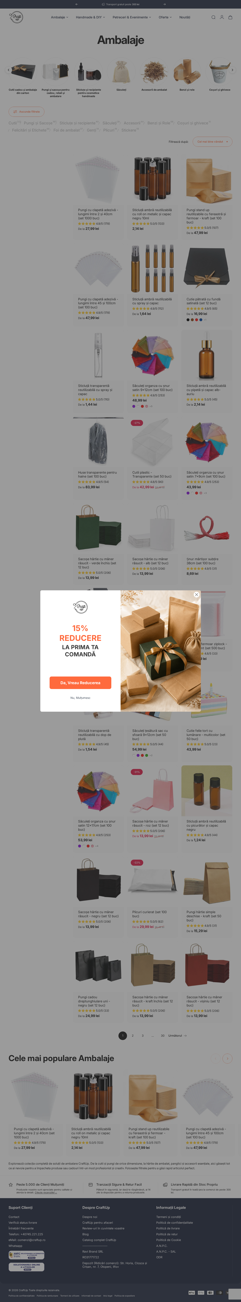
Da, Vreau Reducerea (80, 682)
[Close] (196, 594)
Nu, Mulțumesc (80, 698)
